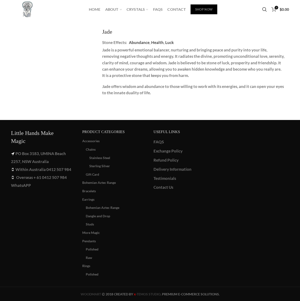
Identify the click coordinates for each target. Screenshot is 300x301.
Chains (91, 149)
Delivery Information (172, 169)
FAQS (159, 141)
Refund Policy (166, 160)
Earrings (88, 199)
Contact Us (163, 187)
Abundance (139, 42)
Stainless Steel (99, 158)
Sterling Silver (99, 166)
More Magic (91, 233)
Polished (92, 249)
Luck (169, 42)
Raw (89, 258)
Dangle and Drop (98, 216)
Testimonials (165, 178)
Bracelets (89, 191)
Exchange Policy (168, 151)
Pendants (89, 241)
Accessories (91, 141)
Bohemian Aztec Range (99, 183)
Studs (90, 224)
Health (157, 42)
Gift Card (92, 174)
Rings (86, 266)
